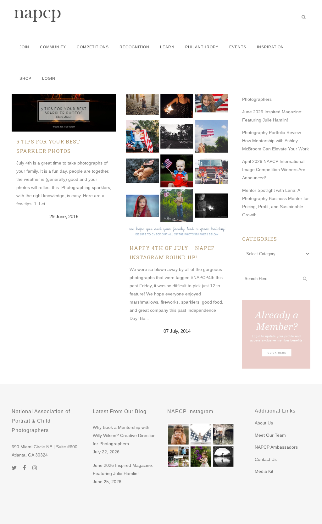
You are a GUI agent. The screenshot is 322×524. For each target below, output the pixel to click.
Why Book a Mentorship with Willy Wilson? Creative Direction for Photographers (124, 435)
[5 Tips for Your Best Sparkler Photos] (64, 97)
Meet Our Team (270, 435)
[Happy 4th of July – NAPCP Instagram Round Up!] (177, 150)
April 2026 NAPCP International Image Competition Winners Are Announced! (273, 169)
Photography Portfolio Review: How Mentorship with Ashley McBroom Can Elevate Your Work (275, 140)
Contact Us (266, 459)
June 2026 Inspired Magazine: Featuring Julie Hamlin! (123, 469)
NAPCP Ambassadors (276, 447)
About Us (264, 422)
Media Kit (264, 471)
